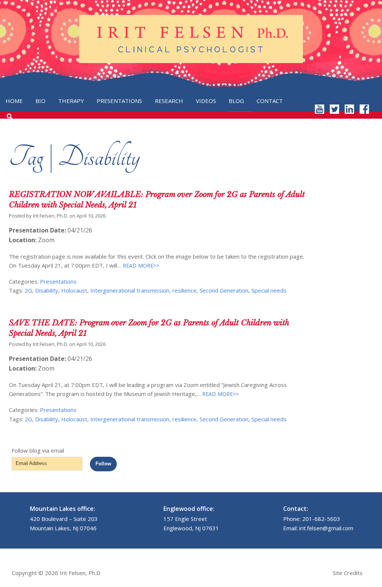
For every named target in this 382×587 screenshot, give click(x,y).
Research (169, 100)
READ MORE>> (140, 265)
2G (28, 290)
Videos (206, 100)
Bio (40, 100)
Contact (270, 100)
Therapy (71, 100)
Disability (46, 290)
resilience (184, 290)
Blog (236, 100)
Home (14, 100)
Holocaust (74, 290)
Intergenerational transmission (129, 290)
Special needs (268, 290)
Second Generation (224, 290)
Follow (103, 463)
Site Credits (348, 573)
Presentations (119, 100)
